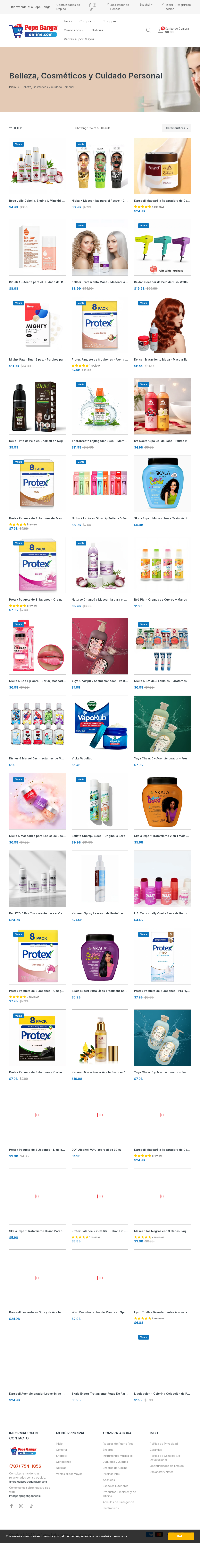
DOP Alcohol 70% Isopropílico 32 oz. (97, 1149)
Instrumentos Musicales (118, 1455)
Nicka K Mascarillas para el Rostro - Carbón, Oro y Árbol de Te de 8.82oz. (100, 200)
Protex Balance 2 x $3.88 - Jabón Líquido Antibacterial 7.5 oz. (100, 1231)
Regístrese (184, 4)
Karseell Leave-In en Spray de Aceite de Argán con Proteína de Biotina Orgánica (37, 1312)
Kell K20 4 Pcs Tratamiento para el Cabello (37, 913)
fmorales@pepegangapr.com (28, 1481)
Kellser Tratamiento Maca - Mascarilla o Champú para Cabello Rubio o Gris (100, 282)
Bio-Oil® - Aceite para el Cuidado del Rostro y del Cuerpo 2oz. (37, 282)
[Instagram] (94, 4)
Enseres (108, 1449)
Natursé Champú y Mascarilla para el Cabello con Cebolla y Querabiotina (100, 599)
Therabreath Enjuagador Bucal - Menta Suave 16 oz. (100, 440)
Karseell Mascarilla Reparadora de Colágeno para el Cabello (162, 1149)
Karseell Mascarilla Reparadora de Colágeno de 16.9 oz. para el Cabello (162, 200)
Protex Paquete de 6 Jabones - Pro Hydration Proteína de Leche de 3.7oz (162, 990)
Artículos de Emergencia (118, 1502)
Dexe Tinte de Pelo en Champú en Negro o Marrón (37, 440)
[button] (149, 30)
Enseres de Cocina (115, 1467)
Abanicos (109, 1479)
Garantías (156, 1449)
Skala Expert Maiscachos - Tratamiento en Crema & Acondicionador (162, 518)
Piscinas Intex (111, 1473)
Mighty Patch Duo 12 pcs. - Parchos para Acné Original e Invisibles (37, 359)
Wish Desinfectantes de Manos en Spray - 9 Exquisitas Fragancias (100, 1312)
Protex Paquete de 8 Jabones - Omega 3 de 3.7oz (37, 990)
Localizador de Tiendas (119, 7)
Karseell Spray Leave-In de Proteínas (98, 913)
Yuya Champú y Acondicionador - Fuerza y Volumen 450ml (162, 1072)
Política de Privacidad (164, 1443)
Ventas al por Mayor (69, 1473)
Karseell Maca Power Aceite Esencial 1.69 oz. (100, 1072)
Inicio (59, 1443)
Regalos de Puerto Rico (118, 1443)
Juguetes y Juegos (115, 1461)
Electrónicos (111, 1508)
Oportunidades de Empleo (167, 1465)
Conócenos (63, 1461)
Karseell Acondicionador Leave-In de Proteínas (37, 1393)
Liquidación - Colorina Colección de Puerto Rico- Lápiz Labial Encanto (162, 1393)
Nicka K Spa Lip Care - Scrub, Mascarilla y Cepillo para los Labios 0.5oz (37, 681)
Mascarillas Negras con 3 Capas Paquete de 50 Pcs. (162, 1231)
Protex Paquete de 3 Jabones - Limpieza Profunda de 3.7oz (37, 1149)
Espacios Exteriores (115, 1486)
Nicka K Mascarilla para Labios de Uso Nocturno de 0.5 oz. (37, 835)
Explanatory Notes (161, 1472)
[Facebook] (90, 4)
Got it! (181, 1536)
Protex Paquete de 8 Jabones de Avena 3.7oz (37, 518)
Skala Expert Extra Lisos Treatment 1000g (100, 990)
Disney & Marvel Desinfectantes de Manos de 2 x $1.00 (37, 758)
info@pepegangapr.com (25, 1495)
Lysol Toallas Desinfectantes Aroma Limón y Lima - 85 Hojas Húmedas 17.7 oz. (162, 1312)
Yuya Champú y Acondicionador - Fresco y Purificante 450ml (162, 758)
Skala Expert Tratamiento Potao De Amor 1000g (100, 1393)
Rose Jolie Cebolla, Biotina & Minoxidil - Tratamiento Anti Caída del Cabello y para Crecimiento (37, 200)
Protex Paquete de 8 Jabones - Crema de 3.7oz (37, 599)
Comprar (61, 1449)
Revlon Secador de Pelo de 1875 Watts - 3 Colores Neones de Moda (162, 282)
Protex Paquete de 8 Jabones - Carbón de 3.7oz (37, 1072)
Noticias (61, 1467)
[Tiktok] (91, 9)
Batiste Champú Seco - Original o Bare (98, 835)
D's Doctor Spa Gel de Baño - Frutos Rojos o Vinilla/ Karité (162, 440)
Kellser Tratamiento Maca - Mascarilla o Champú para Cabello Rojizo (162, 359)
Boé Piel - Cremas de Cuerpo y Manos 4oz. (162, 599)
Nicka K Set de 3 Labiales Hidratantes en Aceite (162, 681)
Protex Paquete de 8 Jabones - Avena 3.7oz (100, 359)
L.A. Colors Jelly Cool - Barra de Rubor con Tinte (162, 913)
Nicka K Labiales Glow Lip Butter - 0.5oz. (100, 518)
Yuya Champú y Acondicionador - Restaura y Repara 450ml (100, 681)
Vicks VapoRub (82, 758)
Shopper (61, 1455)
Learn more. (120, 1536)
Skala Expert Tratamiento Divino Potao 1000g (37, 1231)
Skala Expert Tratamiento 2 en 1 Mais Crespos (162, 835)
